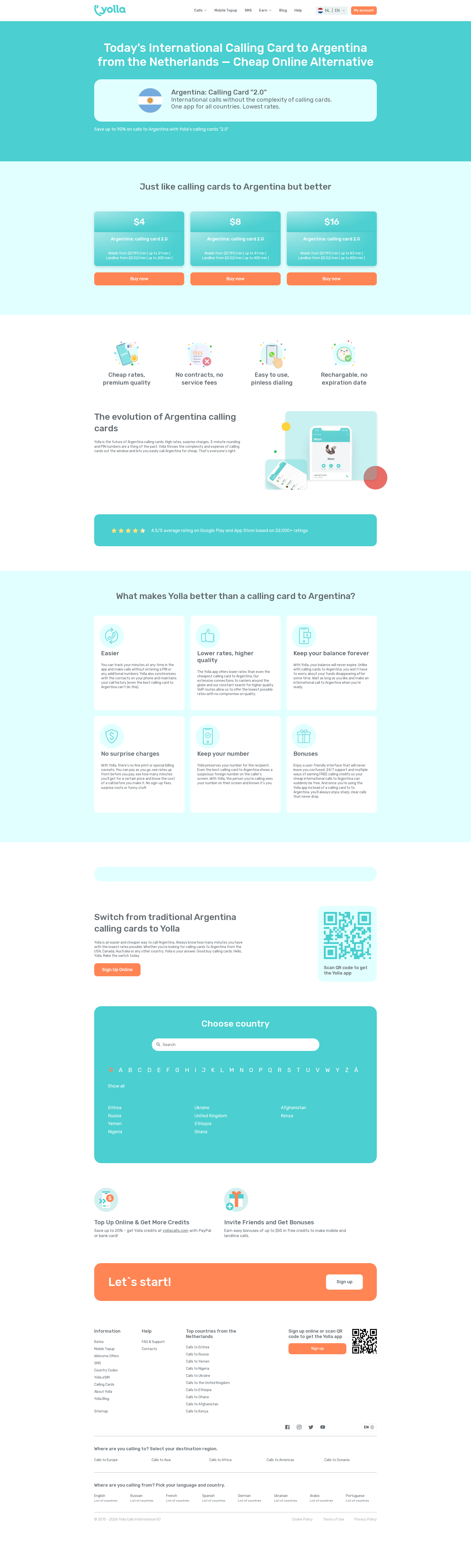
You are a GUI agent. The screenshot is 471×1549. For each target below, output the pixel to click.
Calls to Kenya (197, 1411)
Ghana (201, 1131)
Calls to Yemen (197, 1361)
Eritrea (114, 1107)
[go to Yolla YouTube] (323, 1427)
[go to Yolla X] (311, 1427)
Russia (114, 1115)
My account (364, 10)
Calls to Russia (197, 1354)
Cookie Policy (302, 1519)
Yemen (115, 1123)
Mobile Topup (225, 11)
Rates (99, 1342)
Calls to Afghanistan (202, 1404)
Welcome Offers (106, 1356)
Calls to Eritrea (197, 1347)
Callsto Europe (106, 1460)
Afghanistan (293, 1107)
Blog (283, 11)
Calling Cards (104, 1384)
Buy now (139, 278)
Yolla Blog (101, 1399)
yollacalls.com (175, 1230)
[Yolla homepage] (110, 10)
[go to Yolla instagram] (299, 1427)
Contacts (149, 1349)
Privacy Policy (365, 1519)
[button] (332, 10)
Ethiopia (203, 1123)
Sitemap (101, 1411)
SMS (248, 11)
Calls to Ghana (197, 1397)
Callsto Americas (280, 1460)
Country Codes (106, 1370)
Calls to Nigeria (197, 1369)
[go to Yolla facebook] (287, 1427)
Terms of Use (333, 1519)
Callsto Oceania (337, 1460)
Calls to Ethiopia (198, 1390)
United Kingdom (211, 1115)
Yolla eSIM (102, 1377)
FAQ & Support (153, 1342)
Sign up (345, 1281)
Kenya (287, 1115)
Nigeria (115, 1131)
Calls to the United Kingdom (208, 1383)
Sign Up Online (117, 969)
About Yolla (103, 1392)
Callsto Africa (220, 1460)
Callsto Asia (161, 1460)
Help (298, 11)
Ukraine (202, 1107)
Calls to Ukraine (198, 1376)
